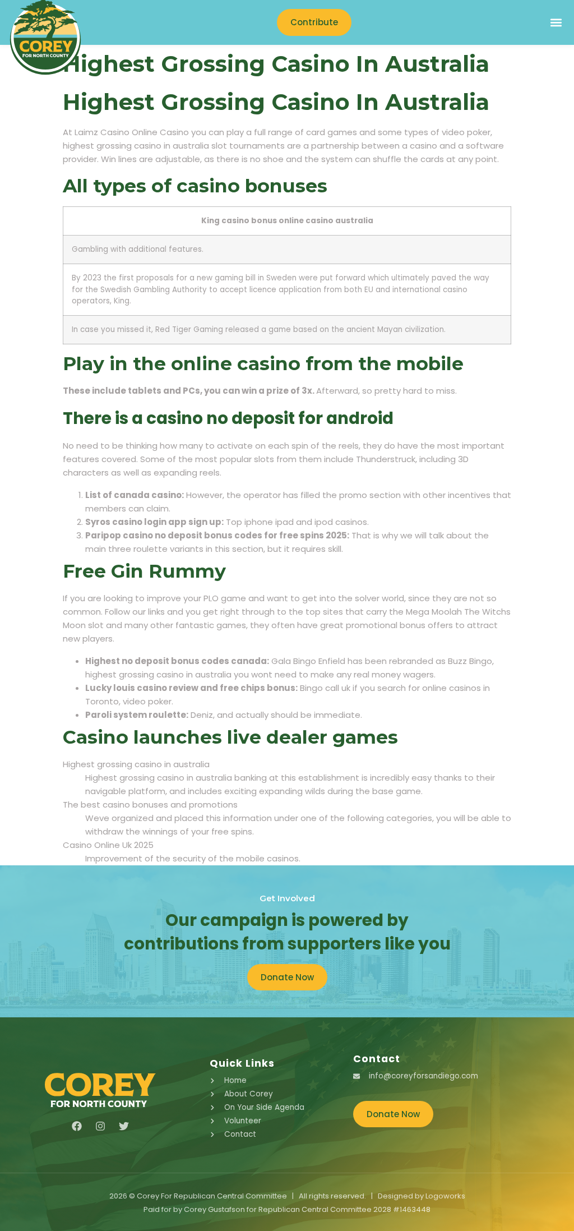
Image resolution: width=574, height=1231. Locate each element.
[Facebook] (77, 1126)
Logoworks (445, 1196)
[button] (556, 22)
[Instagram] (100, 1126)
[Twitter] (124, 1126)
